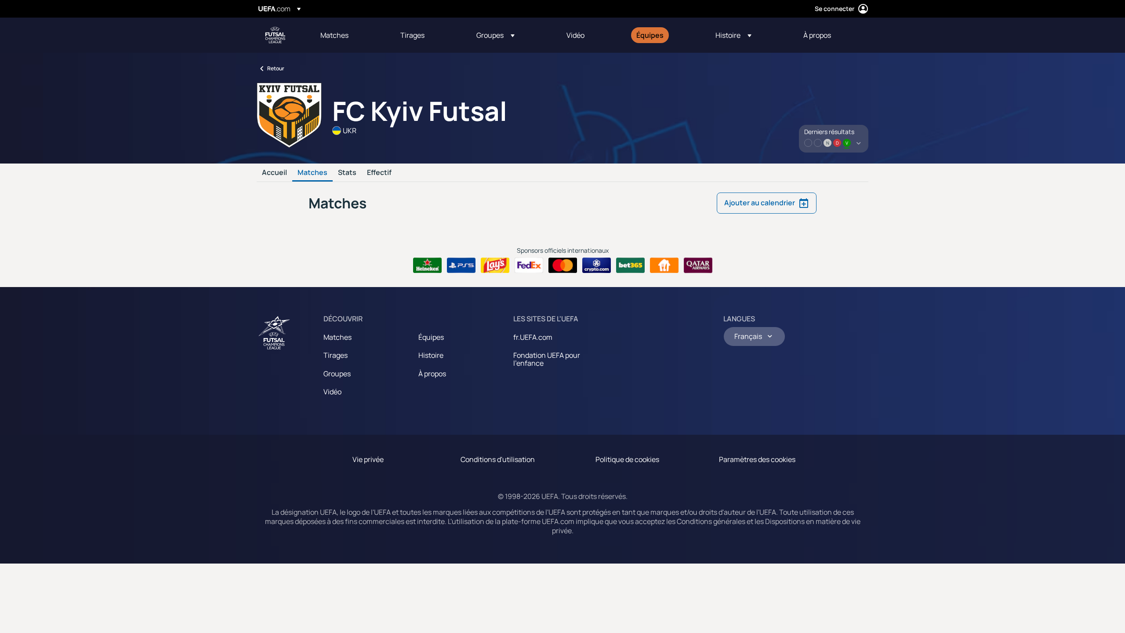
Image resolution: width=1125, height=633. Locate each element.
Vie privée (368, 459)
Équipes (431, 337)
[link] (334, 35)
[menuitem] (349, 35)
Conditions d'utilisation (498, 459)
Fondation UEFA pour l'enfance (546, 359)
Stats (347, 173)
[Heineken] (427, 265)
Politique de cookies (627, 459)
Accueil (274, 173)
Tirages (335, 355)
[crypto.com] (596, 265)
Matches (312, 173)
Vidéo (332, 392)
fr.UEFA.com (532, 337)
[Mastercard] (562, 265)
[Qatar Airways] (698, 265)
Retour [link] (275, 68)
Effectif (379, 173)
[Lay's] (495, 265)
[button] (495, 35)
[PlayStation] (461, 265)
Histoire (430, 355)
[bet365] (630, 265)
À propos (432, 373)
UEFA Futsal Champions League (275, 35)
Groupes (337, 373)
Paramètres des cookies (757, 459)
